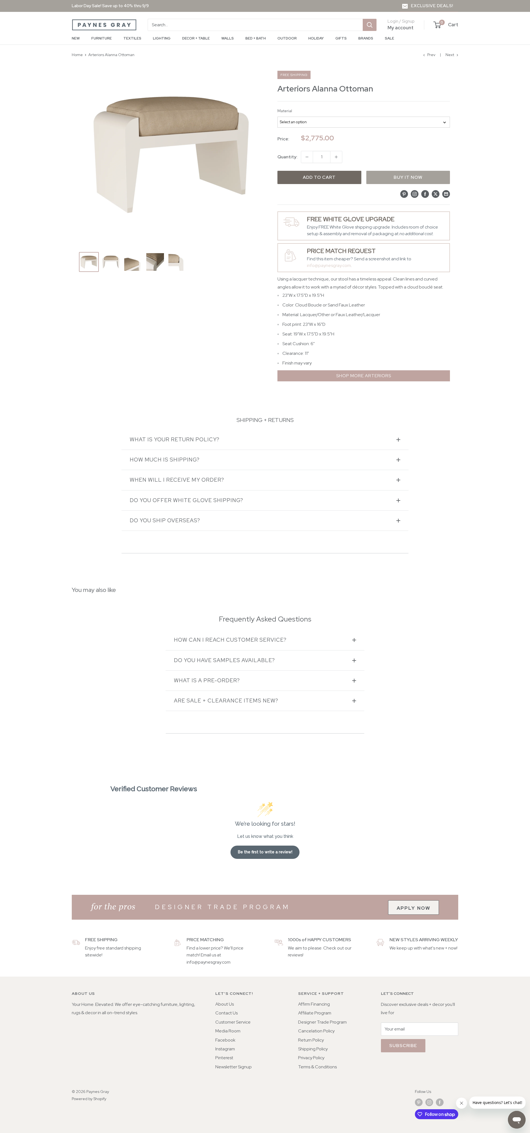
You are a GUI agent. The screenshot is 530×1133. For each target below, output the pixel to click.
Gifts (341, 38)
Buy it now (408, 177)
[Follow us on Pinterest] (419, 1102)
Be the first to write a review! (265, 852)
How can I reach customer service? (230, 639)
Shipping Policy (313, 1049)
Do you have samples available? (224, 660)
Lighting (162, 38)
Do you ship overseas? (165, 520)
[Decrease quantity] (307, 157)
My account (401, 28)
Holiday (316, 38)
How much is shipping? (165, 459)
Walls (227, 38)
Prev (431, 54)
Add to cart (319, 177)
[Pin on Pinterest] (404, 194)
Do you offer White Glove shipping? (186, 500)
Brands (365, 38)
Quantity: (287, 157)
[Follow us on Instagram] (429, 1102)
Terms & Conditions (317, 1067)
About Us (224, 1004)
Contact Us (226, 1013)
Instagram (225, 1049)
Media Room (227, 1031)
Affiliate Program (314, 1013)
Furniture (101, 38)
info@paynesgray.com (329, 265)
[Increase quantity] (336, 157)
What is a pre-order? (207, 680)
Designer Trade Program (322, 1022)
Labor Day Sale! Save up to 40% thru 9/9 (110, 6)
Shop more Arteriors (363, 376)
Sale (389, 38)
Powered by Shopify (89, 1098)
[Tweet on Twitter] (435, 194)
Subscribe (403, 1045)
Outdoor (287, 38)
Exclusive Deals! (432, 6)
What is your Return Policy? (174, 439)
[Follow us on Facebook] (440, 1102)
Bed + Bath (255, 38)
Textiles (132, 38)
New (76, 38)
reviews (295, 955)
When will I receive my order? (177, 479)
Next (450, 54)
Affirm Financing (314, 1004)
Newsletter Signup (233, 1067)
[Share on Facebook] (425, 194)
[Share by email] (446, 194)
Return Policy (311, 1040)
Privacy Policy (311, 1058)
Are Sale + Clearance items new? (226, 700)
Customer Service (233, 1022)
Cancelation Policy (316, 1031)
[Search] (370, 25)
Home (77, 54)
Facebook (225, 1040)
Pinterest (224, 1058)
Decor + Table (196, 38)
